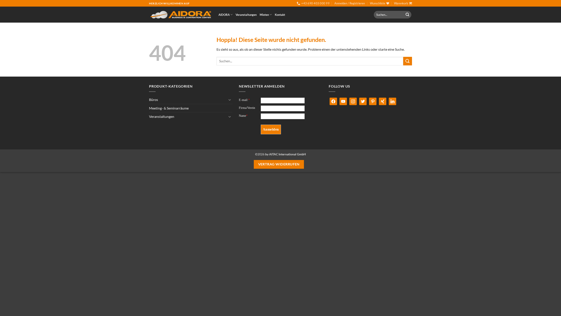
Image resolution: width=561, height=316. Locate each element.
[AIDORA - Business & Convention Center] (180, 15)
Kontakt (280, 14)
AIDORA (224, 14)
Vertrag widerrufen (279, 164)
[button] (349, 3)
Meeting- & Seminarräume (169, 108)
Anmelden (271, 129)
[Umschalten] (229, 99)
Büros (153, 99)
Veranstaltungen (246, 14)
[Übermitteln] (407, 14)
